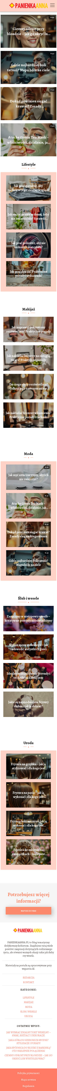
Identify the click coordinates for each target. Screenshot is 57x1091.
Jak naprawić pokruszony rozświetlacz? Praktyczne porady (28, 329)
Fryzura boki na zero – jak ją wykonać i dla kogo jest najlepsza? (28, 823)
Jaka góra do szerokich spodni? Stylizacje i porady (29, 1041)
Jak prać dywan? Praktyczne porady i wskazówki (28, 274)
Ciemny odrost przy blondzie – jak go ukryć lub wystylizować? (28, 31)
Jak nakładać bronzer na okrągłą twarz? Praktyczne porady (28, 358)
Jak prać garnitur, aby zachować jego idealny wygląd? (28, 188)
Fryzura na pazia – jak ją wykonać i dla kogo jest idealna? (28, 795)
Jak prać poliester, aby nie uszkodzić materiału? (28, 245)
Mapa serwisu (28, 1079)
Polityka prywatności (28, 1073)
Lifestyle (29, 164)
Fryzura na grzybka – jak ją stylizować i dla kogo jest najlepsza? (28, 766)
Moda (28, 453)
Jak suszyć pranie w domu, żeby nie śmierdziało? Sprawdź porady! (28, 216)
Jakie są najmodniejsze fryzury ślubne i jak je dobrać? (28, 704)
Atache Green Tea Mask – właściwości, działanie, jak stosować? (28, 140)
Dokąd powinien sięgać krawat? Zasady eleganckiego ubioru (28, 104)
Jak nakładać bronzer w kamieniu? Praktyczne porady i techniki (28, 415)
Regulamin (28, 1086)
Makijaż (28, 309)
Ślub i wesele (28, 598)
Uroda (28, 742)
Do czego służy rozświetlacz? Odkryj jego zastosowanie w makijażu (28, 386)
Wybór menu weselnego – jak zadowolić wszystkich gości (28, 647)
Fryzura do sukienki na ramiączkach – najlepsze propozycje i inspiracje (28, 852)
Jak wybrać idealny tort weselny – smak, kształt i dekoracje (28, 1034)
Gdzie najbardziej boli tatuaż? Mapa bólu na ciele (28, 67)
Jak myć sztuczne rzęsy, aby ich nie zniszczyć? (28, 477)
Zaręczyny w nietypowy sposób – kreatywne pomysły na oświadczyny (28, 618)
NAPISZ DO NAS (28, 910)
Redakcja (28, 977)
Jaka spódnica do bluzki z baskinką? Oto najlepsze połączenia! (28, 1049)
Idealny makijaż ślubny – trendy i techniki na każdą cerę (28, 676)
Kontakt (28, 982)
